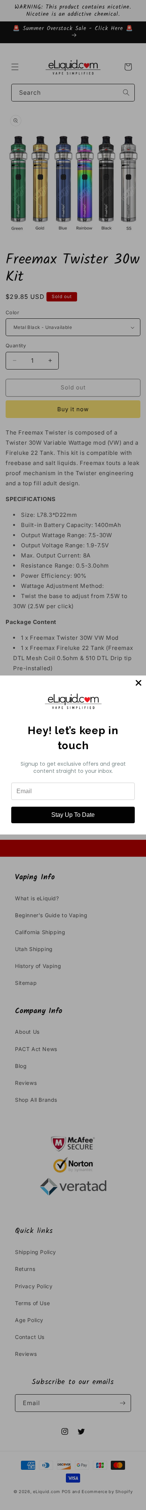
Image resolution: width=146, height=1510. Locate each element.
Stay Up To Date (73, 815)
